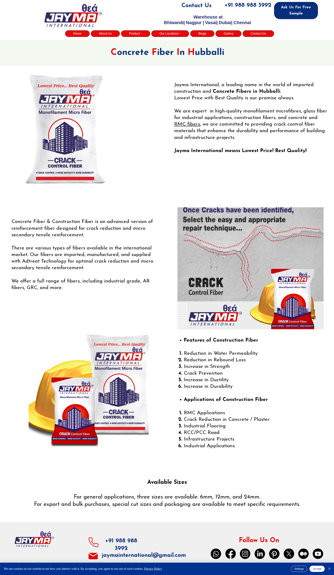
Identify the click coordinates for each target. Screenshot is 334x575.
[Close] (329, 569)
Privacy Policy (153, 568)
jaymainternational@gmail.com (144, 555)
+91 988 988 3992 (247, 5)
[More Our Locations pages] (180, 33)
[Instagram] (245, 554)
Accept (317, 568)
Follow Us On (259, 540)
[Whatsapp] (216, 554)
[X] (289, 554)
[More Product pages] (141, 33)
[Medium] (303, 554)
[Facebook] (230, 554)
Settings (299, 568)
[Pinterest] (274, 554)
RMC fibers (187, 124)
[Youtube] (318, 554)
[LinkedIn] (260, 554)
